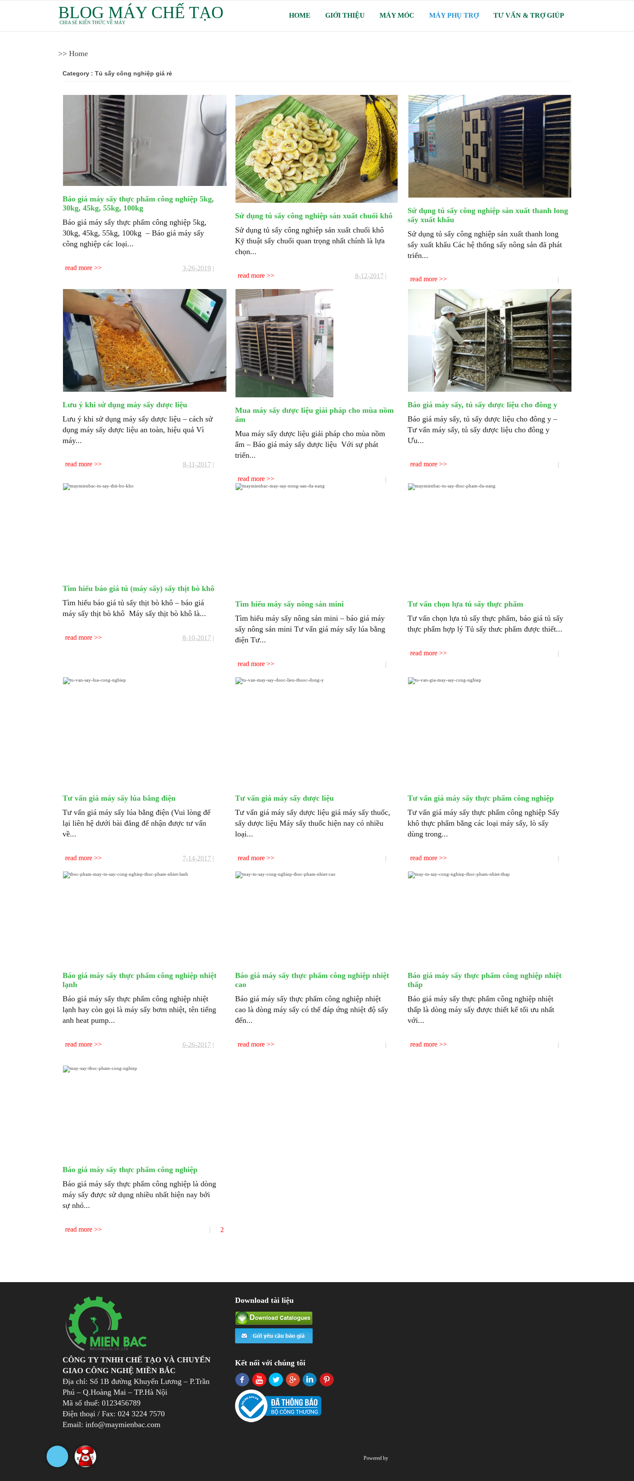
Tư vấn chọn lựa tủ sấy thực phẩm (465, 604)
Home (300, 15)
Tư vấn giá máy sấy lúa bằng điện (119, 798)
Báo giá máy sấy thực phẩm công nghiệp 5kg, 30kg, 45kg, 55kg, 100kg (138, 203)
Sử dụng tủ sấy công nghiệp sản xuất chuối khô (313, 215)
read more (79, 267)
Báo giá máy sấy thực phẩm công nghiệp (130, 1169)
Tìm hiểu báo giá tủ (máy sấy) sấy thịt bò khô (138, 588)
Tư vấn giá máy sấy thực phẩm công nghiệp (481, 798)
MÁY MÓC (397, 15)
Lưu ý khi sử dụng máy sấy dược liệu (125, 404)
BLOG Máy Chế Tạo (140, 12)
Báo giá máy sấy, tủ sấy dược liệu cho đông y (482, 404)
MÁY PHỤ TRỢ (454, 15)
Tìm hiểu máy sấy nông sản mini (289, 604)
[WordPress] (394, 1458)
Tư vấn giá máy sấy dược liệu (284, 798)
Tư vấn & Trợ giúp (528, 15)
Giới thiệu (345, 15)
